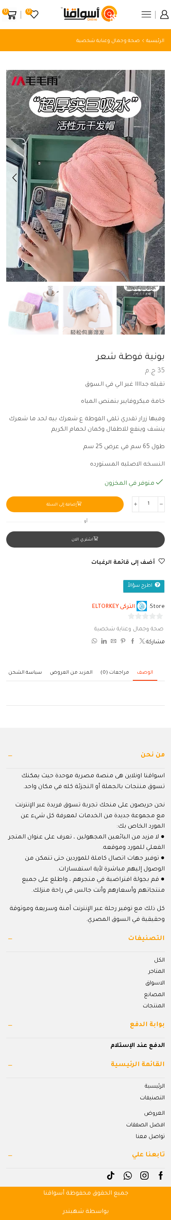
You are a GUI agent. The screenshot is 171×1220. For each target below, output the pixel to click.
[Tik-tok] (111, 1175)
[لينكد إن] (104, 642)
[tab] (145, 673)
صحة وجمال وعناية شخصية (108, 41)
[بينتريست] (123, 642)
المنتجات (154, 1006)
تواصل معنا (150, 1137)
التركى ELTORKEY (113, 607)
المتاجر (157, 972)
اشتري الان (82, 540)
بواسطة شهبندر (86, 1212)
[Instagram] (144, 1175)
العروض (154, 1114)
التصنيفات (152, 1098)
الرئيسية (155, 41)
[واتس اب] (95, 642)
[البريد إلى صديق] (113, 642)
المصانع (154, 995)
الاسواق (155, 983)
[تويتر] (141, 642)
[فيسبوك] (132, 642)
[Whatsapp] (127, 1175)
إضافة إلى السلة (61, 505)
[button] (156, 177)
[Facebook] (161, 1175)
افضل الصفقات (145, 1125)
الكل (159, 960)
